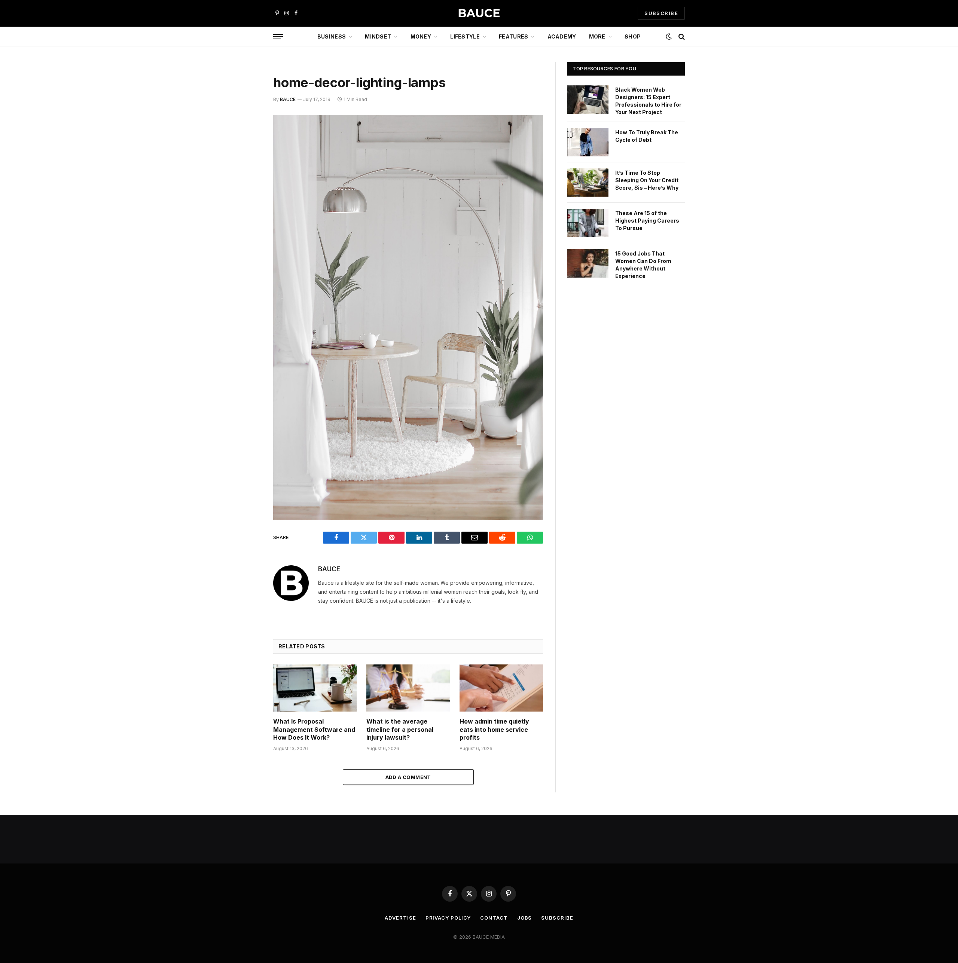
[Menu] (278, 36)
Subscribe (557, 918)
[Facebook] (247, 139)
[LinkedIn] (247, 178)
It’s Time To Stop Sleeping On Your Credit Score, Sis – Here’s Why (646, 180)
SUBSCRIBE (661, 13)
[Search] (681, 36)
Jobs (524, 918)
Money (421, 36)
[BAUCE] (479, 13)
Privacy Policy (448, 918)
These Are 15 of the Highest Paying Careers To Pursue (647, 220)
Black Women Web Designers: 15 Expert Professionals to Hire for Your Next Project (648, 100)
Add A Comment (408, 777)
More (597, 36)
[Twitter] (247, 159)
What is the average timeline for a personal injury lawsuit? (399, 730)
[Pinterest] (247, 197)
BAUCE (288, 99)
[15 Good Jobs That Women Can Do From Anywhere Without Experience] (587, 263)
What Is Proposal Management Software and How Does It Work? (314, 730)
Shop (633, 36)
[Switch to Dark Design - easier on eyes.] (669, 36)
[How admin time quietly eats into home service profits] (501, 687)
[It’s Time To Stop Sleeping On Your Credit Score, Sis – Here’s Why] (587, 182)
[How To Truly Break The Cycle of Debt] (587, 142)
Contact (493, 918)
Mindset (378, 36)
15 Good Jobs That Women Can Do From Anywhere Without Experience (643, 264)
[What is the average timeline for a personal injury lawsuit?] (408, 687)
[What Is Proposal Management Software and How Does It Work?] (315, 687)
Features (513, 36)
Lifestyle (465, 36)
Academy (561, 36)
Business (331, 36)
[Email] (247, 216)
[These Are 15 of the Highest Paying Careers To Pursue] (587, 223)
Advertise (400, 918)
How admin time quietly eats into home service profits (494, 730)
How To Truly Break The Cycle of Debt (646, 136)
